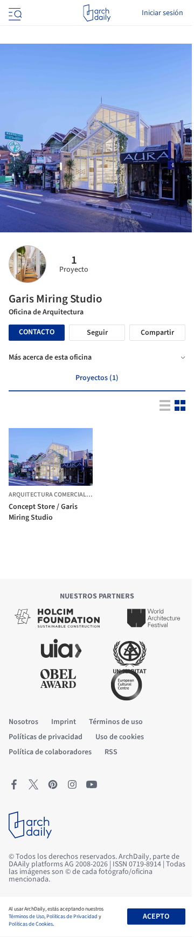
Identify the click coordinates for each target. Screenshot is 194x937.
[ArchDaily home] (96, 13)
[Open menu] (14, 12)
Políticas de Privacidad (72, 916)
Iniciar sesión (162, 13)
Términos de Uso (26, 916)
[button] (37, 477)
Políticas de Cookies (31, 924)
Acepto (156, 916)
